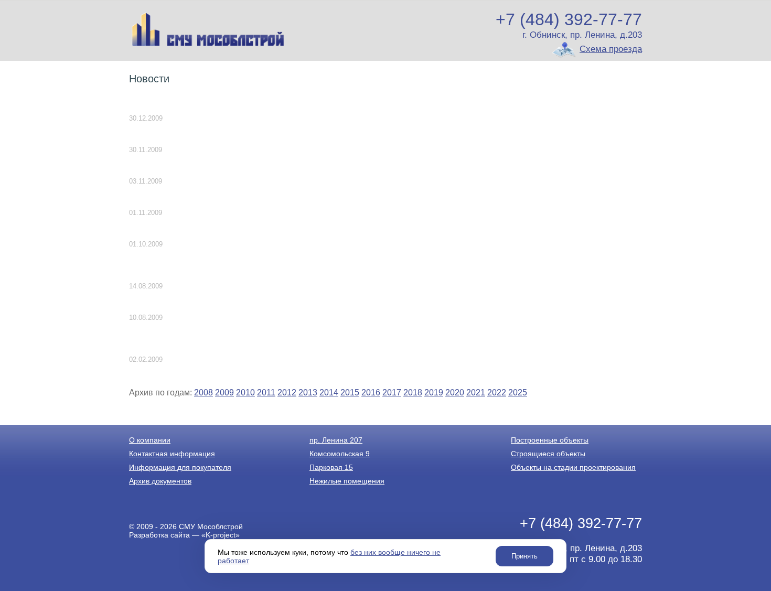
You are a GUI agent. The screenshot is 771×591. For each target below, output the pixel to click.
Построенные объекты (549, 440)
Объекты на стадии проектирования (573, 467)
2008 (203, 392)
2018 (412, 392)
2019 (433, 392)
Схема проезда (611, 49)
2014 (328, 392)
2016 (370, 392)
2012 (286, 392)
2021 (475, 392)
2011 (266, 392)
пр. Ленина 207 (335, 440)
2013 (307, 392)
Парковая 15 (331, 467)
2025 (517, 392)
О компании (149, 440)
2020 (454, 392)
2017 (391, 392)
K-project (220, 535)
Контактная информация (172, 453)
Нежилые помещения (346, 481)
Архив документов (160, 481)
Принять (524, 556)
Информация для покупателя (180, 467)
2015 (349, 392)
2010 (245, 392)
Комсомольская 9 (339, 453)
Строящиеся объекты (548, 453)
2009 (224, 392)
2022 (496, 392)
